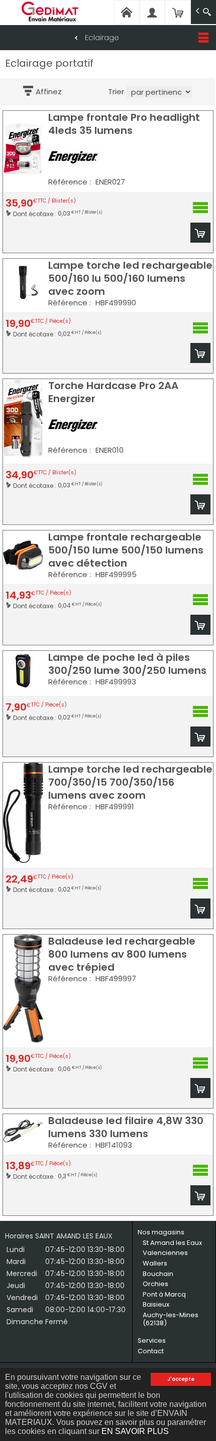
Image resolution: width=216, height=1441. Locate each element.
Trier (116, 91)
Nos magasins (161, 1232)
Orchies (155, 1284)
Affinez (49, 91)
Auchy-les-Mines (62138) (170, 1319)
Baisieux (156, 1304)
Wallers (155, 1263)
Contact (151, 1351)
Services (152, 1340)
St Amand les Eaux (172, 1242)
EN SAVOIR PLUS (135, 1431)
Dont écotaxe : (35, 213)
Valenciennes (165, 1252)
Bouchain (158, 1274)
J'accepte (180, 1379)
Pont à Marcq (164, 1294)
